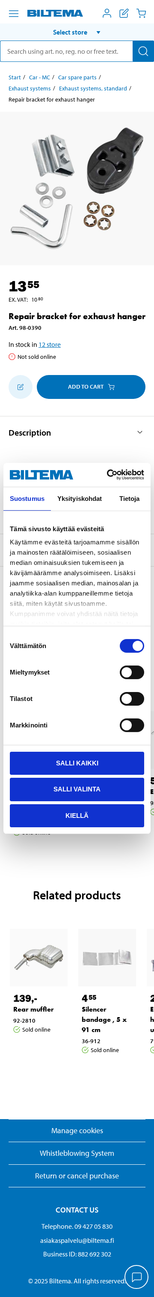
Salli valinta (77, 789)
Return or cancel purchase (77, 1176)
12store (49, 344)
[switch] (132, 672)
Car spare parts (77, 77)
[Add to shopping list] (21, 387)
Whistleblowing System (77, 1153)
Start (15, 77)
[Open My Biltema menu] (107, 13)
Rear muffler (33, 1009)
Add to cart (86, 386)
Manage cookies (77, 1130)
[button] (77, 32)
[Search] (143, 51)
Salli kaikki (77, 762)
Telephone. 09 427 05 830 (77, 1226)
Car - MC (39, 77)
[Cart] (141, 13)
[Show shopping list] (124, 13)
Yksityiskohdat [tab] (79, 498)
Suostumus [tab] (27, 498)
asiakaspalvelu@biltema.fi (77, 1240)
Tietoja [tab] (129, 498)
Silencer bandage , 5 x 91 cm (104, 1019)
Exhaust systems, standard (93, 88)
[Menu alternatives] (13, 13)
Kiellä (77, 815)
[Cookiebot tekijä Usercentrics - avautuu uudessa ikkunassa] (108, 474)
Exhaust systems (30, 88)
